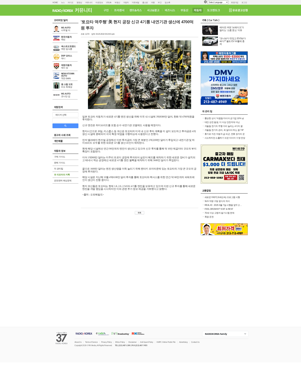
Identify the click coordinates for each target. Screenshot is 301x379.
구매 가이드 (59, 156)
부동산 (117, 2)
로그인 (244, 2)
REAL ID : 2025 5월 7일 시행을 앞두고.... (223, 205)
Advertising (183, 342)
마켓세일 (135, 2)
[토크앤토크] (213, 10)
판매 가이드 (59, 162)
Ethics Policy (120, 342)
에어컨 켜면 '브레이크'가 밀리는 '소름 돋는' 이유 (231, 29)
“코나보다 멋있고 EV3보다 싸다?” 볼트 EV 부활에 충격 (232, 41)
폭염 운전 (209, 217)
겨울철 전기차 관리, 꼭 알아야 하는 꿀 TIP (224, 130)
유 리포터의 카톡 (62, 174)
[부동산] (184, 10)
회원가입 (234, 2)
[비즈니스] (170, 10)
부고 (159, 2)
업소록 (167, 2)
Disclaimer (132, 342)
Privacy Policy (106, 342)
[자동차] (198, 10)
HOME (55, 2)
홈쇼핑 (145, 2)
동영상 (79, 2)
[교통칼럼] (224, 191)
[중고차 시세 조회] (67, 136)
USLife (108, 2)
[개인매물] (67, 142)
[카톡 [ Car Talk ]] (224, 21)
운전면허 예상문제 (62, 180)
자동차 (126, 2)
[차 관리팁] (224, 112)
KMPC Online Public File (166, 342)
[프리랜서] (119, 10)
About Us (78, 342)
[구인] (106, 10)
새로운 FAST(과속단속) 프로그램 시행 (222, 197)
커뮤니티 (88, 2)
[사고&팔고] (153, 10)
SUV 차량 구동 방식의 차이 (217, 201)
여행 (153, 2)
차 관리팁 (58, 168)
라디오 (70, 2)
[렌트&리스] (135, 10)
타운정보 (99, 2)
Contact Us (195, 342)
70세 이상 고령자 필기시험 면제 (219, 213)
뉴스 (63, 2)
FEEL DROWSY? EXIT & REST (219, 209)
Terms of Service (91, 342)
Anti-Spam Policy (146, 342)
